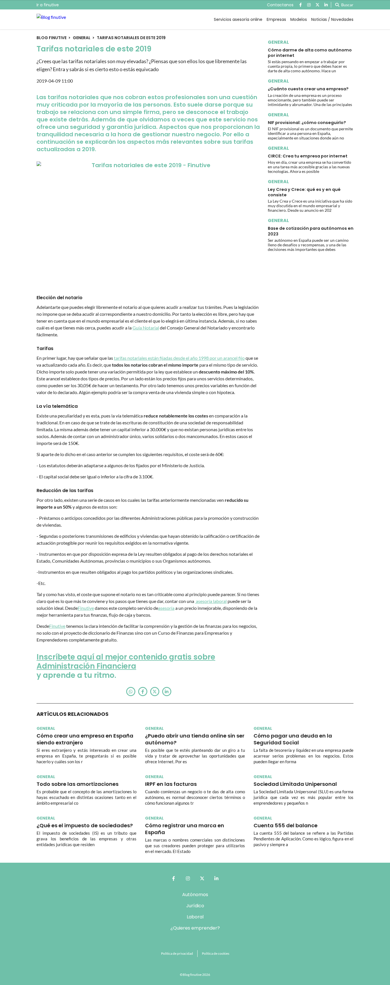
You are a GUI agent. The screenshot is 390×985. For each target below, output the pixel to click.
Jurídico (195, 905)
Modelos (298, 19)
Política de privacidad (177, 953)
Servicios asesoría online (238, 19)
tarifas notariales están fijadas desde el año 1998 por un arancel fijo (179, 358)
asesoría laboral (211, 601)
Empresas (276, 19)
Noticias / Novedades (332, 19)
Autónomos (195, 894)
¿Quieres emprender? (195, 928)
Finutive (86, 608)
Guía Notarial (145, 327)
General (82, 38)
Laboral (195, 917)
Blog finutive (52, 38)
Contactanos (280, 5)
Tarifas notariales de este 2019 (131, 38)
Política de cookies (215, 953)
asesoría (166, 608)
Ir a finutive (48, 5)
